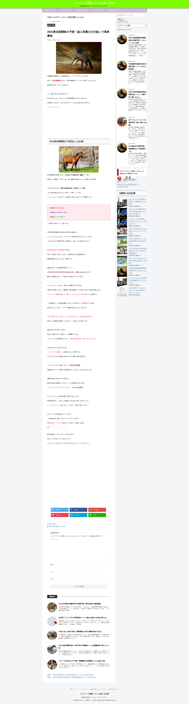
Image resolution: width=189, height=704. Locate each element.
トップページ (66, 10)
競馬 (53, 526)
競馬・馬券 (52, 524)
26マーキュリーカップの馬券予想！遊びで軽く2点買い (137, 122)
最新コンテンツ (50, 10)
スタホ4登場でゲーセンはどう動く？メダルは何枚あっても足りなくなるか (137, 290)
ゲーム (98, 10)
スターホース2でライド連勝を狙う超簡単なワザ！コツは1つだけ (137, 280)
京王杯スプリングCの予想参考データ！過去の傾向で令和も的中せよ (83, 617)
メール (52, 571)
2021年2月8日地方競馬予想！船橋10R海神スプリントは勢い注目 (74, 677)
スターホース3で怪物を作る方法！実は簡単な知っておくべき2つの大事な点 (137, 211)
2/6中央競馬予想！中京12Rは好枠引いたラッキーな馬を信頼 (73, 675)
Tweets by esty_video (124, 29)
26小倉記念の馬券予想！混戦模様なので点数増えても (137, 148)
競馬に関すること (82, 10)
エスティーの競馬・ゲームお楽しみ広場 (94, 3)
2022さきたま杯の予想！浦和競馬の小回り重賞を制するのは (80, 631)
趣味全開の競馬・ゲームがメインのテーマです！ (94, 697)
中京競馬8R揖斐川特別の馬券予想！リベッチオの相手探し (137, 66)
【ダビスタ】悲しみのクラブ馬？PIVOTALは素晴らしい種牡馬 (138, 260)
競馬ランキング (122, 181)
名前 (51, 564)
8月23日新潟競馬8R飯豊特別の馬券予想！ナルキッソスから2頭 (137, 40)
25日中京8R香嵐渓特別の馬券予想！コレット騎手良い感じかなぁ (137, 94)
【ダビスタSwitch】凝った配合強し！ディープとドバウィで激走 (137, 231)
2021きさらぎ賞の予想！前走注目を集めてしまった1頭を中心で (68, 443)
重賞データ (59, 526)
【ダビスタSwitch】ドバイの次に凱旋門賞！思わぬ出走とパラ (137, 241)
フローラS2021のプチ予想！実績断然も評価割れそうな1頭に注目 (82, 661)
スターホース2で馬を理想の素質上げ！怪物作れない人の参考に (137, 201)
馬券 (64, 526)
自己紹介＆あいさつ (113, 10)
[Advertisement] (63, 122)
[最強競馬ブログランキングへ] (57, 430)
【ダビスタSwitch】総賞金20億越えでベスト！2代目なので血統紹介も (138, 251)
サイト (52, 579)
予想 (50, 526)
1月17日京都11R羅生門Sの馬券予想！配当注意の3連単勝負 (80, 604)
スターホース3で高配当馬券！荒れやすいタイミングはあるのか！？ (137, 221)
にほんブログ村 (122, 22)
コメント (53, 539)
